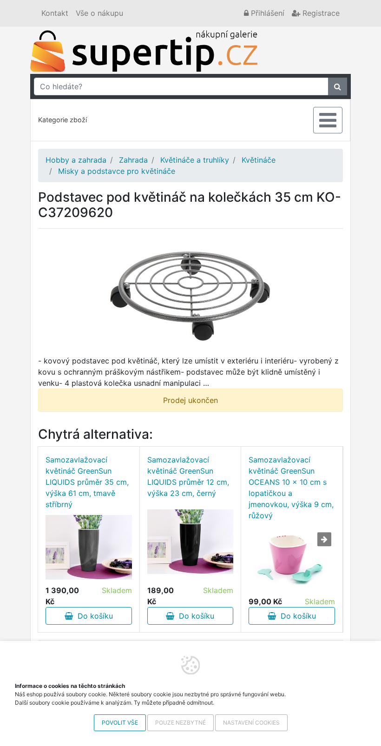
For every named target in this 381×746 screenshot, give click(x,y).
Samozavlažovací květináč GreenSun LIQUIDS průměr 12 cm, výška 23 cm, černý (188, 476)
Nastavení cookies (251, 722)
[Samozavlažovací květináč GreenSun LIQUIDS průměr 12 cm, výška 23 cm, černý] (190, 541)
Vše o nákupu (99, 13)
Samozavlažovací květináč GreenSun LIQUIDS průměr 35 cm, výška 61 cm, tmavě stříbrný (87, 482)
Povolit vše (120, 722)
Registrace (320, 13)
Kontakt (54, 13)
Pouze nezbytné (180, 722)
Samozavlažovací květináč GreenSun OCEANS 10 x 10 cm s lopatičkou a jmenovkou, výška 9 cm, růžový (291, 487)
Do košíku (93, 616)
